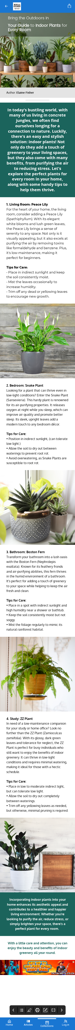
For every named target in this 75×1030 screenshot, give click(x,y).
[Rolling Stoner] (39, 6)
